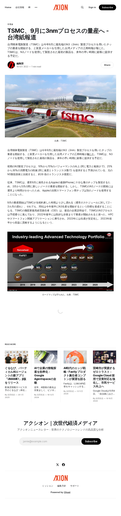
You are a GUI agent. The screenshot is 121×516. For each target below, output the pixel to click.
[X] (57, 464)
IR (29, 7)
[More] (36, 7)
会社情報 (19, 7)
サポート (74, 485)
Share (107, 65)
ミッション (47, 485)
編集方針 (61, 485)
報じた (90, 154)
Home (8, 7)
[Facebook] (63, 464)
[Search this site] (82, 7)
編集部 (20, 63)
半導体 (10, 24)
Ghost (67, 492)
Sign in (92, 7)
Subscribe (107, 7)
